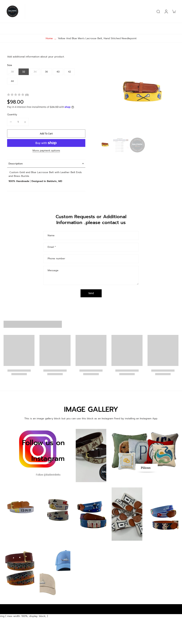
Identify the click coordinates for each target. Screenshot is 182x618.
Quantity (12, 114)
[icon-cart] (174, 11)
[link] (48, 475)
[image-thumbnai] (104, 145)
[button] (46, 133)
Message (53, 270)
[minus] (10, 122)
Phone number (56, 258)
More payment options (46, 150)
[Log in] (166, 11)
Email (52, 247)
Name (51, 235)
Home (49, 38)
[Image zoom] (137, 94)
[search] (158, 11)
